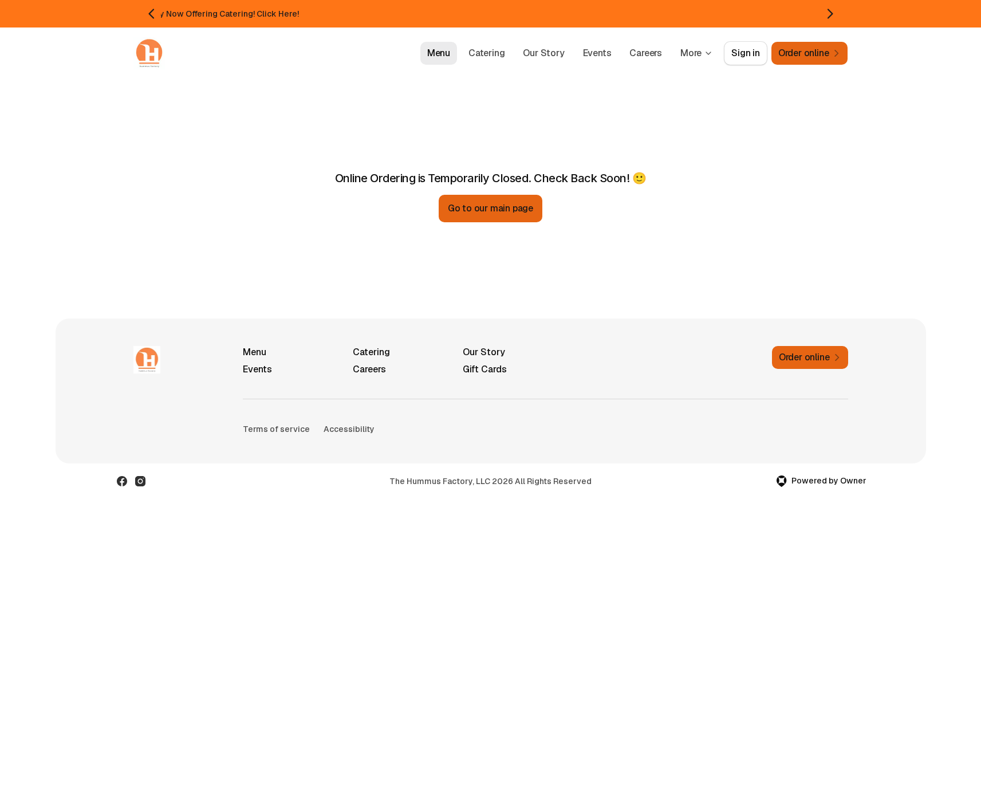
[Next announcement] (830, 14)
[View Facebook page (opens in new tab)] (122, 481)
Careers (645, 53)
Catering (486, 53)
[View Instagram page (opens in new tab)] (140, 481)
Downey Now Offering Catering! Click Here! (215, 14)
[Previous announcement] (152, 14)
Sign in (745, 53)
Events (597, 53)
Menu (438, 53)
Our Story (543, 53)
